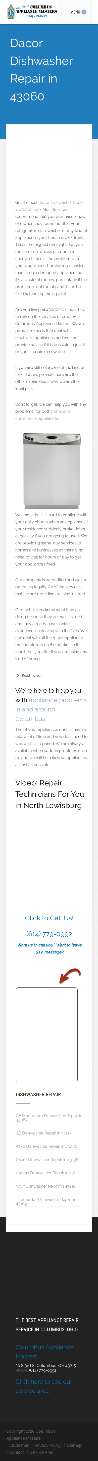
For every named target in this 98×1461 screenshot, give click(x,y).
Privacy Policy (48, 1445)
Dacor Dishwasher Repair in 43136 (47, 1159)
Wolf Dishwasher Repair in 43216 (46, 1186)
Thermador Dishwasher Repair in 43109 (46, 1201)
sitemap (74, 1445)
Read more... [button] (31, 675)
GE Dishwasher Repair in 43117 (44, 1133)
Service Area (42, 1452)
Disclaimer (19, 1445)
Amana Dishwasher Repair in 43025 (48, 1173)
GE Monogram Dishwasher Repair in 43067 (49, 1117)
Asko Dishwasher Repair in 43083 (46, 1146)
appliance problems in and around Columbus (51, 709)
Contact (16, 1452)
